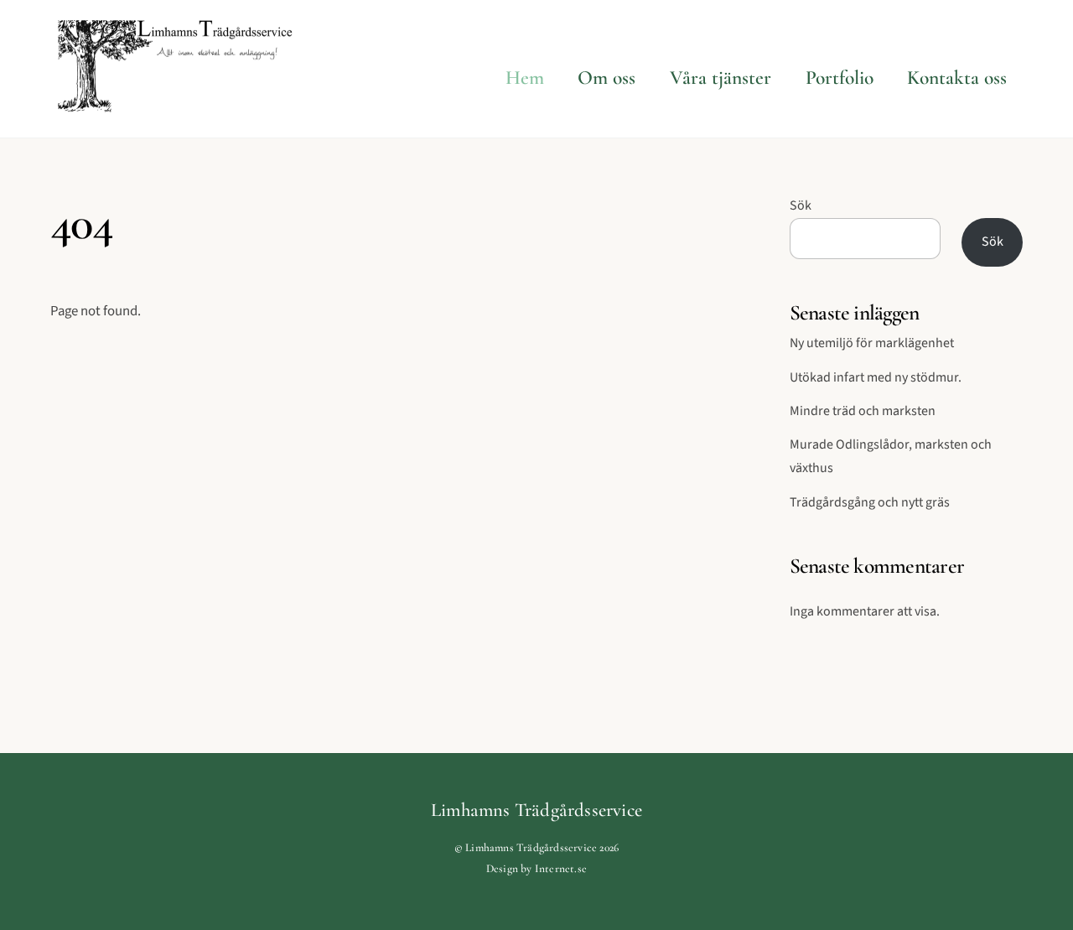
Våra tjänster (720, 77)
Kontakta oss (957, 77)
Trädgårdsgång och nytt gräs (870, 502)
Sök (800, 205)
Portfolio (839, 77)
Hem (524, 77)
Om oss (606, 77)
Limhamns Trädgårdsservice (531, 847)
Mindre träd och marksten (863, 411)
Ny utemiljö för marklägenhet (872, 343)
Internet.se (561, 868)
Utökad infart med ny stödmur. (876, 377)
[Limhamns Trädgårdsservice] (176, 105)
